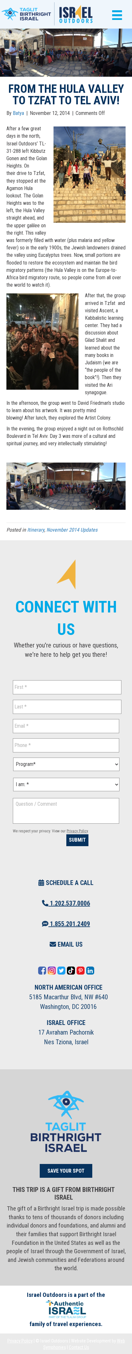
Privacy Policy (77, 831)
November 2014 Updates (71, 530)
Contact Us (79, 1347)
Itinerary (35, 530)
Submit (77, 840)
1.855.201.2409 (69, 924)
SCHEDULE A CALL (69, 883)
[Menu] (115, 15)
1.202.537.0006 (69, 903)
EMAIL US (69, 944)
